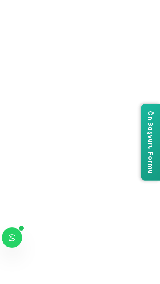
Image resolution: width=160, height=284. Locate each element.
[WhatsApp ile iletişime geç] (12, 237)
